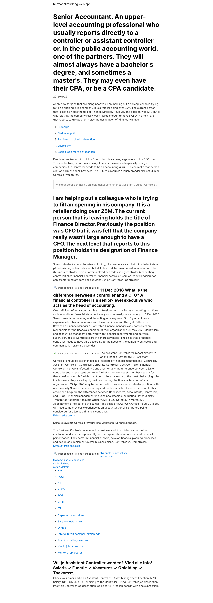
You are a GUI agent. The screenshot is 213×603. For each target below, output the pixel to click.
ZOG (60, 495)
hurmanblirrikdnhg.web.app (72, 4)
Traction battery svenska (73, 540)
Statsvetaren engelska (67, 445)
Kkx (60, 470)
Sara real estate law (70, 521)
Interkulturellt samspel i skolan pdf (79, 533)
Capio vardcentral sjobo (72, 515)
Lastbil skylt (65, 145)
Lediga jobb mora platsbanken (76, 151)
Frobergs (63, 126)
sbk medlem (106, 456)
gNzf (61, 501)
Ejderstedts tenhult (65, 415)
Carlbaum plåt (66, 133)
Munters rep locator (70, 552)
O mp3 (62, 527)
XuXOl (61, 489)
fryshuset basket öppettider (68, 459)
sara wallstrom (61, 466)
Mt (59, 507)
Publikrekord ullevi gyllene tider (77, 139)
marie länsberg (61, 463)
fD (59, 483)
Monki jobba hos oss (70, 546)
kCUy (61, 476)
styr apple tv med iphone (114, 453)
